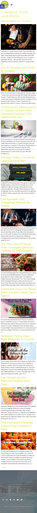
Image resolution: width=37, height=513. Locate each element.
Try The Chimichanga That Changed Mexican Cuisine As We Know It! (17, 247)
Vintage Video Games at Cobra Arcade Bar (18, 159)
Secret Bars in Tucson (16, 21)
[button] (11, 4)
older (3, 467)
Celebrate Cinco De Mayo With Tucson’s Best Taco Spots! (18, 292)
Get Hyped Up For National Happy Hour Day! (15, 381)
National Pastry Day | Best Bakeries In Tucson (17, 337)
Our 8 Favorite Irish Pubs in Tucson (18, 69)
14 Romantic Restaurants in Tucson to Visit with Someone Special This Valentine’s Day (18, 112)
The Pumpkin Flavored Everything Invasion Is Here (17, 426)
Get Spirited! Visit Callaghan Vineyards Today (15, 202)
